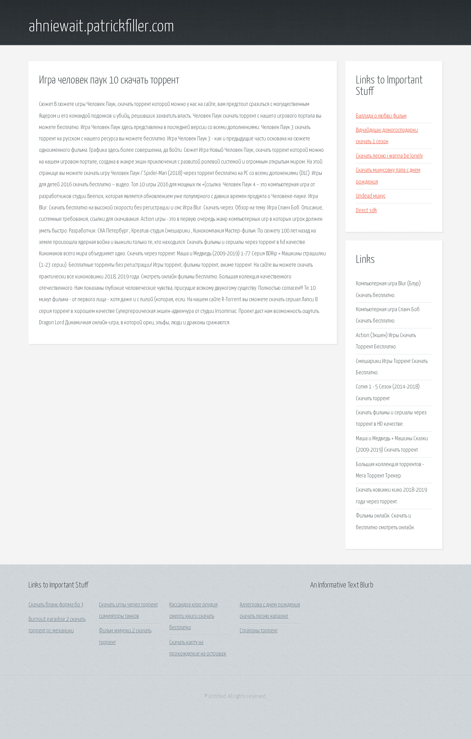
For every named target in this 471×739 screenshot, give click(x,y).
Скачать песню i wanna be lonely (389, 156)
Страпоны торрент (259, 631)
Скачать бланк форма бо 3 (56, 605)
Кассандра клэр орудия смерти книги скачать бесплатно (193, 616)
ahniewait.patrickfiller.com (101, 27)
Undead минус (370, 196)
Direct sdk (366, 211)
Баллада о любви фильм (381, 116)
